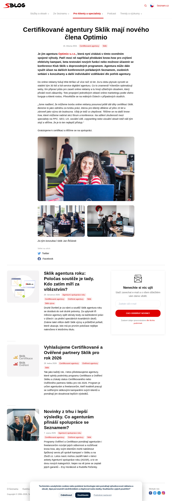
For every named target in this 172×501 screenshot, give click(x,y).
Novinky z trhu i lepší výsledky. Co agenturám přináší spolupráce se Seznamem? (69, 419)
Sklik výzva (49, 303)
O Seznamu (12, 489)
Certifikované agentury (89, 46)
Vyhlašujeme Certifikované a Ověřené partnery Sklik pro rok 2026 (73, 352)
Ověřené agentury (75, 299)
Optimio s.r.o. (67, 53)
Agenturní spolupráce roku (73, 295)
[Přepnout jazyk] (152, 5)
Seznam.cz (163, 5)
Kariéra (26, 489)
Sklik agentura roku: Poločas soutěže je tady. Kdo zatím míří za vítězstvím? (69, 281)
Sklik (105, 46)
